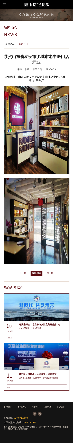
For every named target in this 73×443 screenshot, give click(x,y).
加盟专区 (35, 407)
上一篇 (23, 273)
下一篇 (50, 273)
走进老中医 (8, 407)
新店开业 (23, 44)
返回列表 (36, 273)
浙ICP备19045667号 (46, 427)
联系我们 (60, 407)
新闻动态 (47, 407)
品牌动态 (10, 44)
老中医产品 (22, 407)
